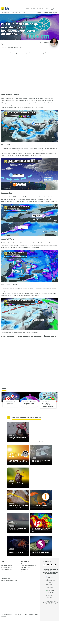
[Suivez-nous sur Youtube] (51, 565)
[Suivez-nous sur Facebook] (44, 565)
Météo (12, 12)
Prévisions (17, 12)
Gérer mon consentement (8, 573)
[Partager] (2, 44)
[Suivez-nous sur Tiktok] (55, 565)
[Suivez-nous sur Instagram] (48, 565)
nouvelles (6, 12)
